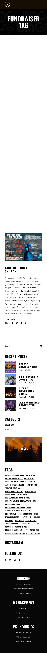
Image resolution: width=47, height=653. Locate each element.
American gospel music (14, 475)
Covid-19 (23, 481)
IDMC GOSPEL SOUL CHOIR (15, 507)
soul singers (30, 520)
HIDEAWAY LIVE (25, 501)
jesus (28, 507)
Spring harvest (11, 523)
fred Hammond (18, 485)
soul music (19, 520)
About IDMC (9, 424)
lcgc (20, 514)
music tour (27, 514)
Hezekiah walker (12, 501)
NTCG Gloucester (12, 517)
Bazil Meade (31, 475)
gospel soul (24, 498)
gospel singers (11, 498)
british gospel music (14, 478)
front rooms (31, 485)
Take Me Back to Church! (17, 269)
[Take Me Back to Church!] (23, 247)
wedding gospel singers (15, 533)
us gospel (24, 530)
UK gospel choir (22, 527)
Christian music (11, 481)
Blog (13, 319)
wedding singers (33, 533)
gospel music (22, 494)
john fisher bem (23, 510)
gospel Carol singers (14, 491)
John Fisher (10, 510)
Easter (8, 485)
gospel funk (10, 494)
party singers (26, 517)
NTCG (36, 514)
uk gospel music (12, 530)
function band (11, 488)
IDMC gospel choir (12, 504)
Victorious (34, 530)
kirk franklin (10, 514)
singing (37, 517)
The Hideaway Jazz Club (29, 523)
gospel (21, 488)
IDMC (34, 501)
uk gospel (9, 527)
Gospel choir (30, 491)
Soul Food (9, 520)
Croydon (31, 481)
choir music (29, 478)
